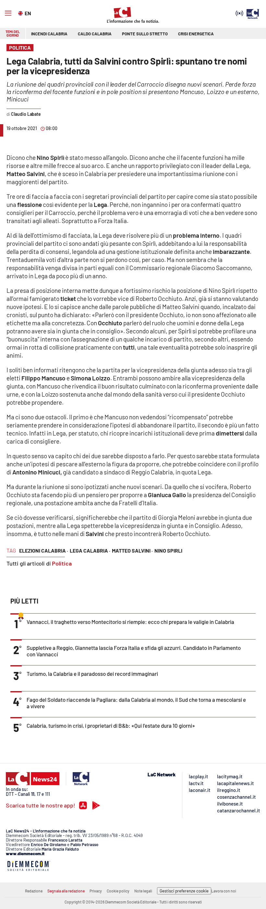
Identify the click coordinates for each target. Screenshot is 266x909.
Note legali (143, 891)
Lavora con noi (223, 891)
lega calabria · (90, 550)
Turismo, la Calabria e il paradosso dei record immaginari (92, 673)
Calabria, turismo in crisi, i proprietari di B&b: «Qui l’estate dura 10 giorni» (111, 725)
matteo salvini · (132, 550)
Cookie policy (118, 891)
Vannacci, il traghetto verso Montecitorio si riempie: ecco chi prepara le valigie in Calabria (130, 621)
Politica (62, 563)
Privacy (96, 891)
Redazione (33, 891)
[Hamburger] (8, 13)
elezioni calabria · (43, 550)
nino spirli (168, 550)
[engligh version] (21, 12)
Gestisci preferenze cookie (184, 890)
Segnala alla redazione (66, 891)
